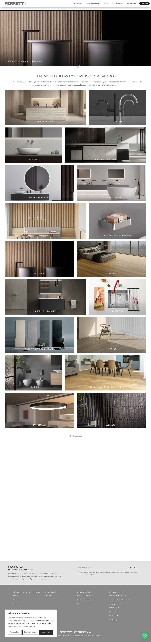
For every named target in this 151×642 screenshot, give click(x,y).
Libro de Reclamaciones (85, 600)
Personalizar (15, 632)
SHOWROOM (131, 3)
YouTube (113, 616)
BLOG (106, 3)
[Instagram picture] (30, 470)
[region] (31, 623)
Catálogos (48, 595)
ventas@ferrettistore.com (118, 595)
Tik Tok (112, 620)
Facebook (113, 612)
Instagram (113, 607)
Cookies (80, 604)
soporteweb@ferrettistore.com (119, 600)
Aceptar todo (46, 632)
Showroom (16, 600)
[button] (145, 636)
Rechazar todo (30, 632)
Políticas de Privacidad (85, 595)
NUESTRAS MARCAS (93, 3)
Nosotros (16, 595)
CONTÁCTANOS (117, 3)
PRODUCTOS (77, 3)
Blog (14, 604)
